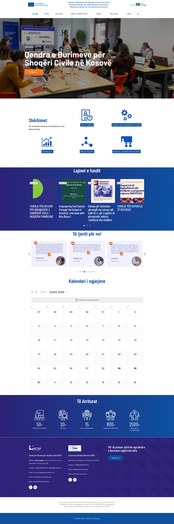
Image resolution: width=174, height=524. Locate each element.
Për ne (33, 72)
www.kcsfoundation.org (41, 481)
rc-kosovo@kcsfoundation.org (44, 472)
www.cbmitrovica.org (79, 474)
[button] (78, 271)
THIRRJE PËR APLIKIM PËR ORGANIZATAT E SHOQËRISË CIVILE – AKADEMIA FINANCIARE (41, 211)
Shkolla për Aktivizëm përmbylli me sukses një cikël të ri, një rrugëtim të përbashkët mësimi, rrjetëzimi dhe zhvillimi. (101, 213)
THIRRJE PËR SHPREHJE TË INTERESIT (130, 207)
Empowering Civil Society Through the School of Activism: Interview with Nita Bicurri (72, 211)
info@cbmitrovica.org (80, 469)
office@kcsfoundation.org (42, 477)
